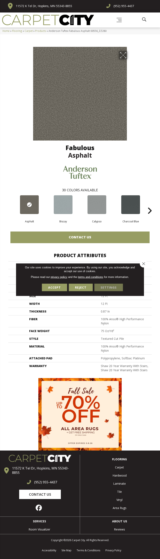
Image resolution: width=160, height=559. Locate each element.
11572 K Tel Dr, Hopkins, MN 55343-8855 (44, 6)
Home (6, 30)
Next (149, 204)
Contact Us (80, 237)
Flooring (17, 30)
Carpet (29, 30)
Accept (54, 287)
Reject (80, 287)
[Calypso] (97, 204)
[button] (40, 494)
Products (40, 30)
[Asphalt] (29, 204)
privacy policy (59, 276)
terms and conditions (90, 276)
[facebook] (39, 507)
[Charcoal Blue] (131, 204)
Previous (10, 204)
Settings (109, 287)
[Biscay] (63, 204)
